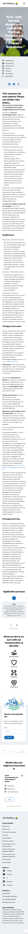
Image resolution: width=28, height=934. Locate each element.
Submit (9, 737)
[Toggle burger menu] (24, 3)
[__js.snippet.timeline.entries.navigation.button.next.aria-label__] (16, 625)
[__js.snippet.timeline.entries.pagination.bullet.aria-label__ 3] (13, 628)
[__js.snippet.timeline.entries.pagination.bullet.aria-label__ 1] (10, 628)
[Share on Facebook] (14, 84)
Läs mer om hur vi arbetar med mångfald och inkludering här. (13, 467)
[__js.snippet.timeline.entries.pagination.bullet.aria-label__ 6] (17, 628)
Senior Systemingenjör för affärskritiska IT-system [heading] (11, 778)
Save (22, 776)
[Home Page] (10, 3)
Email (5, 727)
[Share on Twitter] (18, 84)
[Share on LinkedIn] (9, 84)
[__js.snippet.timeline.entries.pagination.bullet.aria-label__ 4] (14, 628)
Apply (9, 799)
